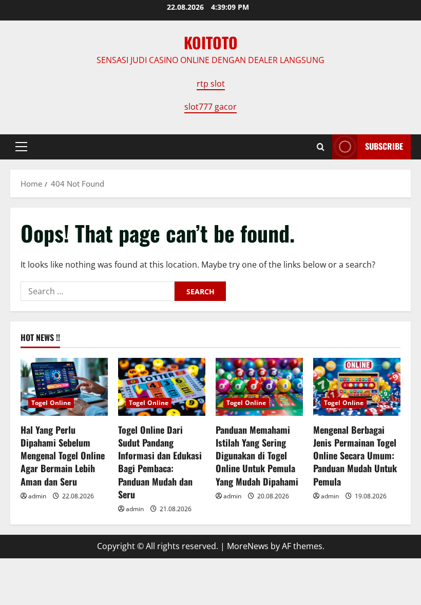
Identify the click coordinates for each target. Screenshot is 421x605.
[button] (21, 146)
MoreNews (248, 546)
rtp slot (211, 83)
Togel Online (51, 402)
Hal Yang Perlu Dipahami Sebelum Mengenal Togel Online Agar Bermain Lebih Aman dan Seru (63, 455)
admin (37, 496)
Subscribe (384, 146)
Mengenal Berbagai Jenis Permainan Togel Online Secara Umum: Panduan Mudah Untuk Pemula (355, 455)
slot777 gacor (210, 106)
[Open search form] (320, 147)
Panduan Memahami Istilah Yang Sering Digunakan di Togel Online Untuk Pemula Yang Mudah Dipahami (257, 455)
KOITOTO (211, 42)
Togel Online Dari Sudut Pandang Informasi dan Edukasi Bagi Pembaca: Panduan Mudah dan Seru (160, 462)
